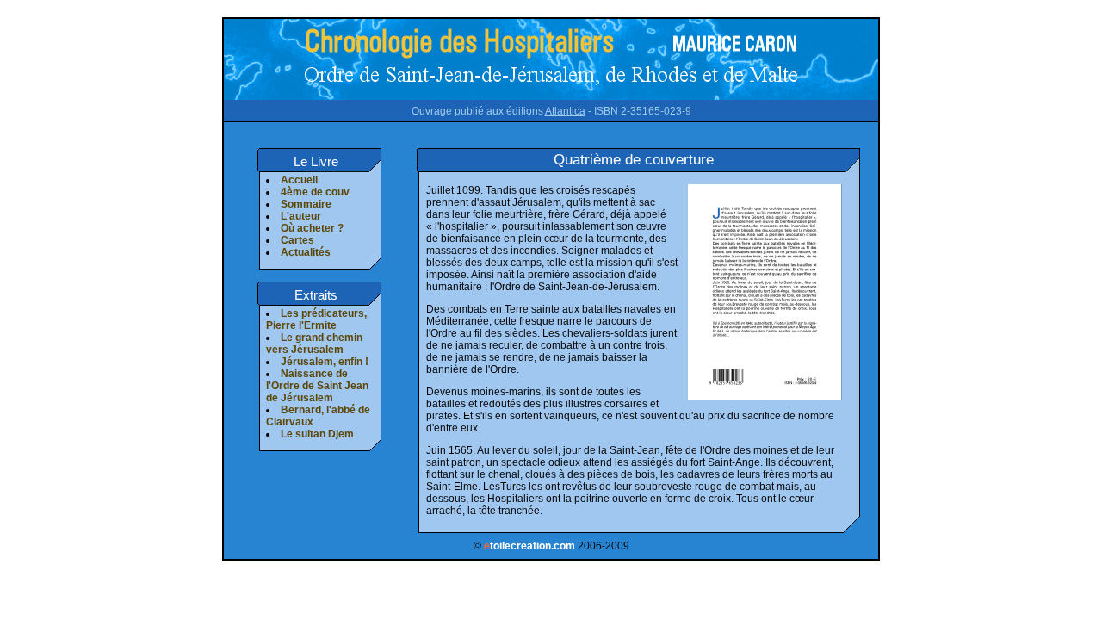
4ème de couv (315, 192)
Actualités (306, 252)
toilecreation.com (529, 546)
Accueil (299, 180)
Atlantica (565, 111)
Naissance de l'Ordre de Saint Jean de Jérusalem (317, 386)
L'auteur (301, 216)
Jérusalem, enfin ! (324, 362)
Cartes (297, 240)
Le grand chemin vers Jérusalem (314, 344)
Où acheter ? (312, 228)
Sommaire (306, 204)
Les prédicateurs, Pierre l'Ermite (316, 319)
